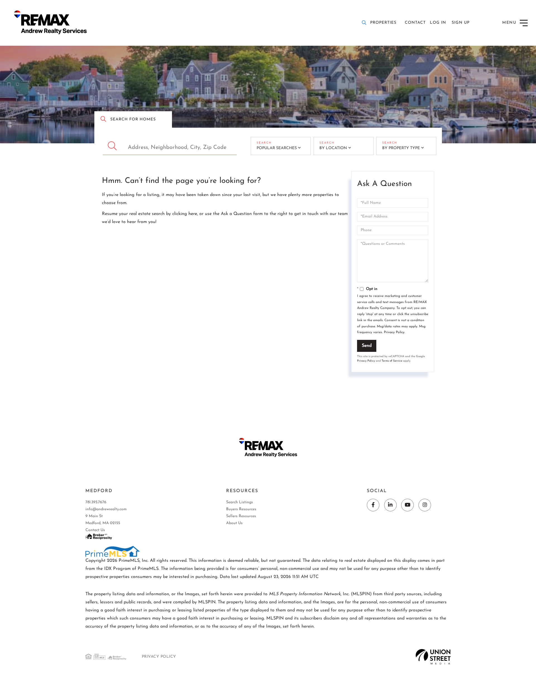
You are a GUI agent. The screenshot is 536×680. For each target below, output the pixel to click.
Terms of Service (392, 360)
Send (367, 345)
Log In (438, 23)
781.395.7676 (95, 502)
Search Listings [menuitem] (239, 502)
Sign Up (461, 23)
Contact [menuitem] (415, 23)
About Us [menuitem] (234, 523)
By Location (333, 148)
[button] (113, 146)
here (192, 214)
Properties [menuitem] (383, 23)
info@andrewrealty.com (106, 509)
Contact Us (95, 530)
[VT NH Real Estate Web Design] (433, 656)
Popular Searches (277, 148)
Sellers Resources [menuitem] (241, 516)
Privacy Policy (394, 332)
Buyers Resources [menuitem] (241, 509)
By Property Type (401, 148)
